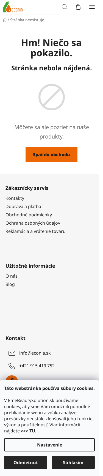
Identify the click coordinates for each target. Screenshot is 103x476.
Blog (10, 284)
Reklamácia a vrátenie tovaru (35, 231)
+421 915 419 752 (37, 366)
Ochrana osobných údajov (32, 223)
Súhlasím (73, 462)
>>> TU (28, 431)
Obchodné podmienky (28, 215)
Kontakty (14, 198)
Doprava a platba (23, 206)
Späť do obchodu (51, 154)
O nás (11, 276)
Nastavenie (49, 445)
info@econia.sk (35, 353)
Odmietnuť (25, 462)
